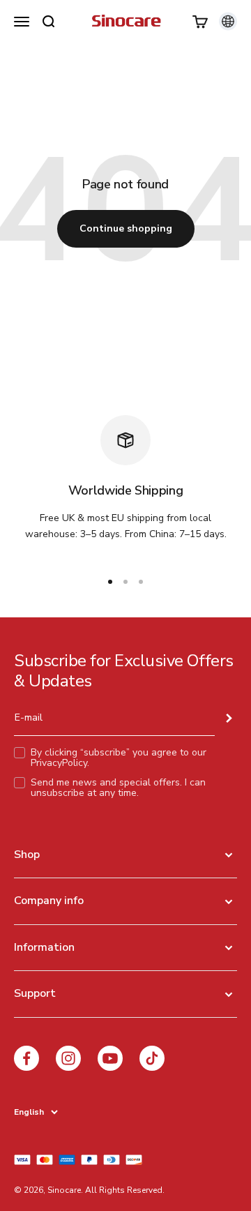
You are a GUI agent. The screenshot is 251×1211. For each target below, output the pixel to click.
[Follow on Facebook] (26, 1058)
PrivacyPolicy (59, 762)
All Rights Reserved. (125, 1190)
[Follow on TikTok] (152, 1058)
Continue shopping (125, 228)
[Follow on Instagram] (68, 1058)
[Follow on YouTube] (110, 1058)
